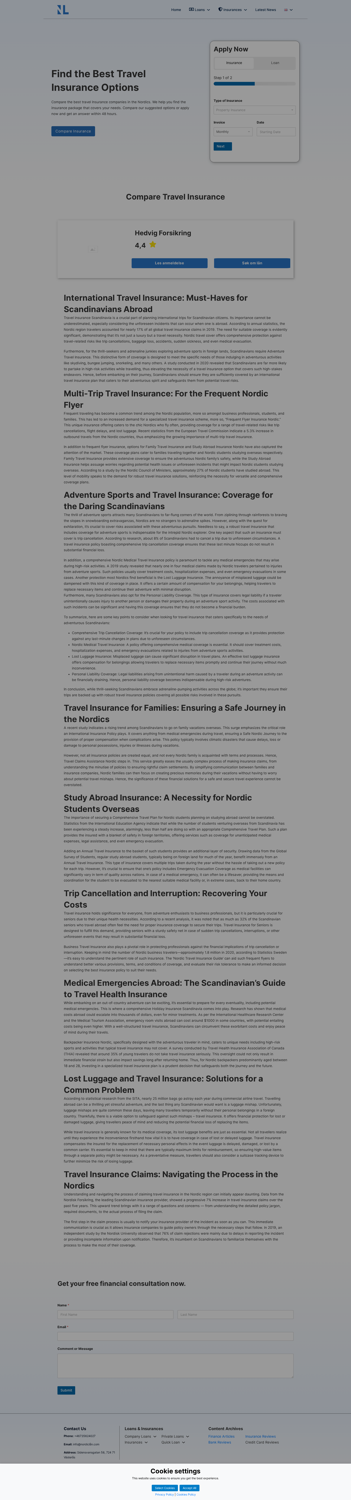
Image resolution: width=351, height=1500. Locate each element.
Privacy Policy (164, 1494)
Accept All (189, 1488)
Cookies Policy (186, 1494)
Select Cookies (165, 1488)
